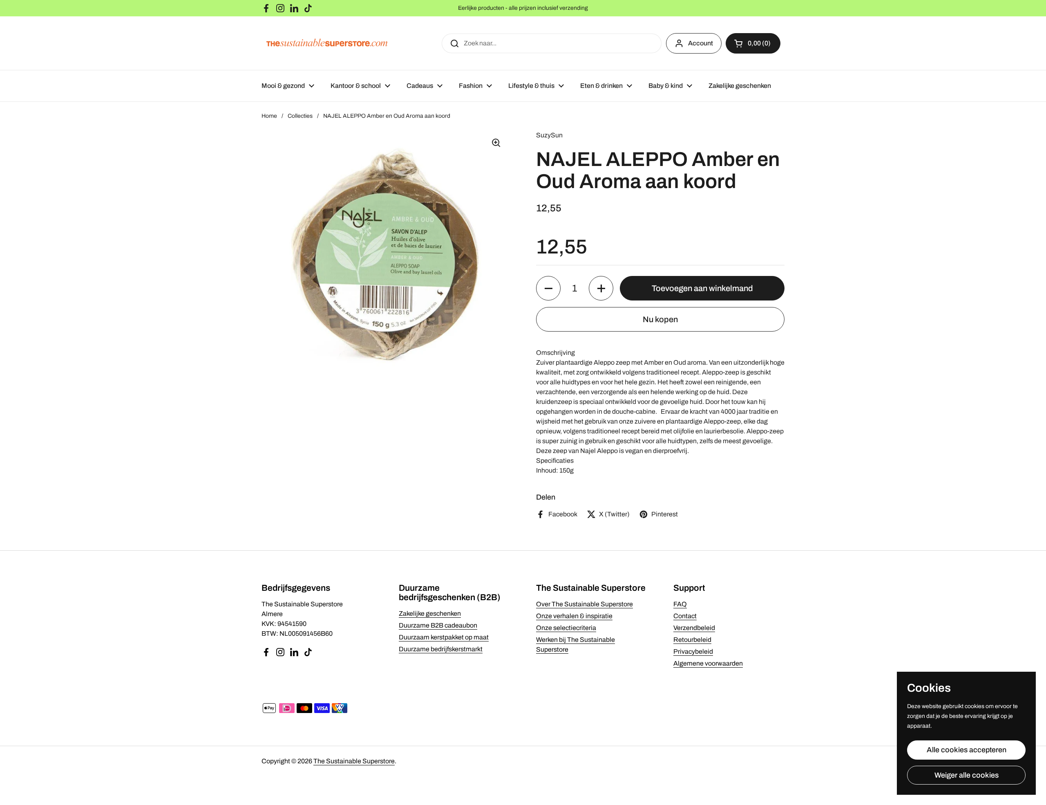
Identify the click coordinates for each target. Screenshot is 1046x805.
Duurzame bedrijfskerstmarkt (441, 649)
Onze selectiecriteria (566, 627)
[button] (753, 43)
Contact (685, 615)
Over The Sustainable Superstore (584, 604)
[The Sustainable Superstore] (327, 43)
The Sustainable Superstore (354, 761)
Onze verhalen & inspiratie (574, 615)
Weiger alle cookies (966, 775)
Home (269, 116)
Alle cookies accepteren (966, 750)
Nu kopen (660, 319)
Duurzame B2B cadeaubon (438, 625)
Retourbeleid (692, 639)
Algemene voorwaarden (708, 663)
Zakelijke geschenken (430, 613)
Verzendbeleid (694, 627)
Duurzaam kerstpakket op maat (444, 637)
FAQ (680, 604)
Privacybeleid (693, 651)
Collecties (300, 116)
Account (700, 43)
